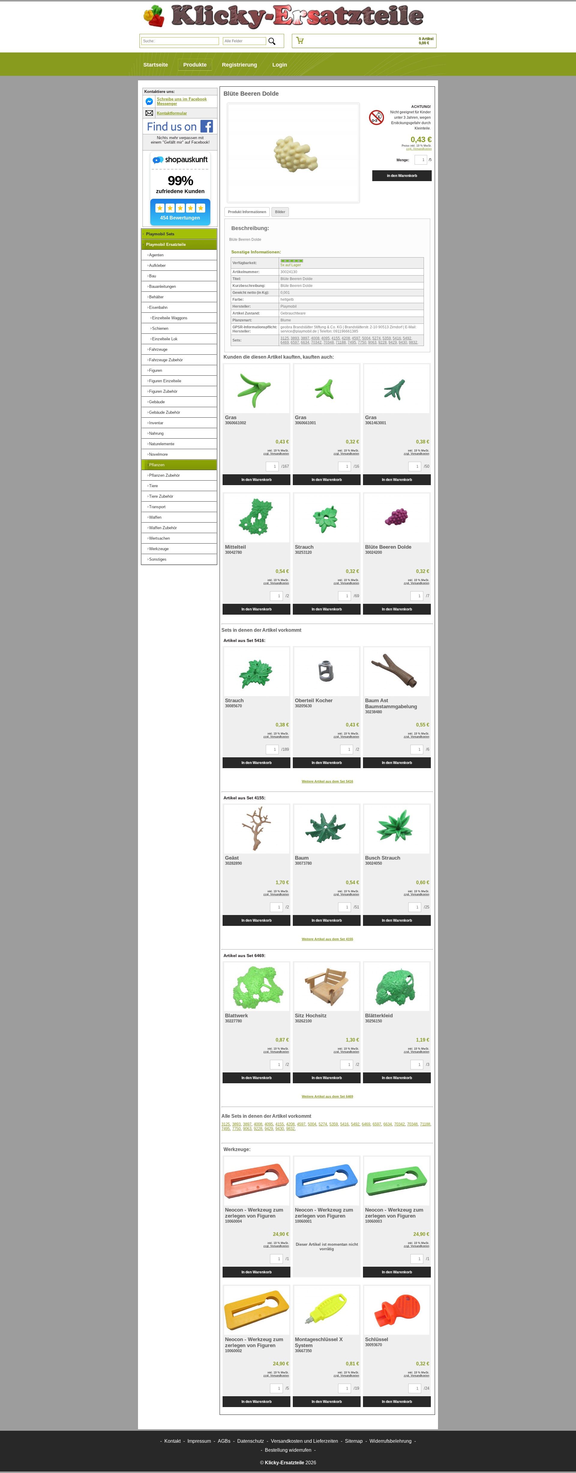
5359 (386, 338)
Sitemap (354, 1441)
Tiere (153, 486)
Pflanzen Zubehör (164, 475)
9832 (413, 342)
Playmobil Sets (160, 234)
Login (279, 65)
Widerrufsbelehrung (391, 1441)
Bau (152, 276)
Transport (157, 507)
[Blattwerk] (256, 986)
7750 (362, 342)
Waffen (155, 517)
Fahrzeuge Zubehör (166, 360)
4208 (346, 338)
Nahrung (156, 433)
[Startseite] (281, 16)
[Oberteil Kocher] (327, 671)
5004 (366, 338)
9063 (372, 342)
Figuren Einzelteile (165, 381)
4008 (315, 338)
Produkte (195, 65)
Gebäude (157, 402)
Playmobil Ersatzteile (166, 244)
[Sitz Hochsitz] (327, 986)
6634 (305, 342)
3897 (305, 338)
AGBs (224, 1441)
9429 (392, 342)
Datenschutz (250, 1441)
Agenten (156, 255)
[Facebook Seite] (180, 131)
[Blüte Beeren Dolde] (397, 518)
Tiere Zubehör (161, 496)
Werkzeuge (159, 549)
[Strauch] (327, 518)
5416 (397, 338)
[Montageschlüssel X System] (327, 1310)
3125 (284, 338)
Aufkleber (157, 265)
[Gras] (256, 388)
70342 (316, 342)
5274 (376, 338)
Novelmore (158, 454)
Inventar (156, 423)
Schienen (160, 328)
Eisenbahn (158, 307)
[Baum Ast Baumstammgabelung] (397, 671)
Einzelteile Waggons (170, 318)
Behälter (156, 297)
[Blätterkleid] (397, 986)
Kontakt (172, 1441)
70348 (328, 342)
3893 (295, 338)
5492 (407, 338)
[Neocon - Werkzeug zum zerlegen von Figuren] (256, 1181)
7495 (352, 342)
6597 (295, 342)
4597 (356, 338)
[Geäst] (256, 829)
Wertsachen (159, 538)
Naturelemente (161, 444)
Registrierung (239, 65)
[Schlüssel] (397, 1310)
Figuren (155, 370)
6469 (284, 342)
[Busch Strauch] (397, 829)
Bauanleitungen (162, 286)
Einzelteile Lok (165, 339)
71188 (341, 342)
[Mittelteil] (256, 518)
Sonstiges (157, 559)
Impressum (199, 1441)
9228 (382, 342)
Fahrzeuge (158, 349)
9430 (403, 342)
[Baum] (327, 829)
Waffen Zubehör (163, 528)
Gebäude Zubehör (164, 412)
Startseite (155, 65)
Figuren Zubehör (163, 391)
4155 (336, 338)
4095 (325, 338)
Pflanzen (156, 465)
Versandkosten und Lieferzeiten (304, 1441)
